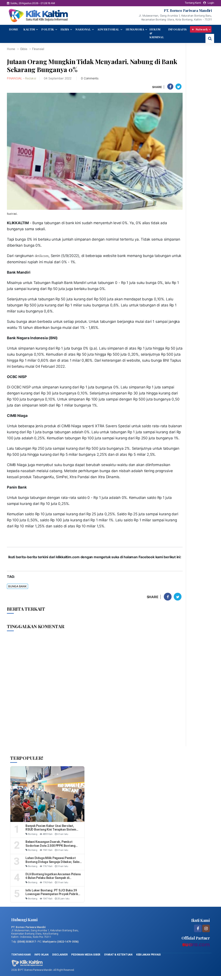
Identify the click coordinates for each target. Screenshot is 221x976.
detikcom (42, 256)
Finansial (38, 49)
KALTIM (29, 29)
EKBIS (65, 29)
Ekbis (24, 49)
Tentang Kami (193, 2)
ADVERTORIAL (108, 29)
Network (201, 29)
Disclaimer (60, 954)
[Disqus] (95, 688)
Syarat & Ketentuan (118, 954)
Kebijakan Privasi (148, 954)
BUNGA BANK (17, 586)
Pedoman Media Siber (85, 954)
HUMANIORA (135, 29)
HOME (13, 29)
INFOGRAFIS (177, 29)
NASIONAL (83, 29)
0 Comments (89, 78)
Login (211, 2)
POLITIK (47, 29)
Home (11, 49)
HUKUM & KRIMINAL (157, 33)
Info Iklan (41, 954)
